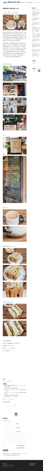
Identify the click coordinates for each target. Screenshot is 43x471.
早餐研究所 (7, 350)
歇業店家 (9, 10)
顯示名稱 (18, 423)
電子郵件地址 (18, 427)
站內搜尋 (22, 2)
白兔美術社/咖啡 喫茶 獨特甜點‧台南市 (36, 24)
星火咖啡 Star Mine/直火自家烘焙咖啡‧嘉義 (35, 55)
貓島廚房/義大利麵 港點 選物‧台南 (36, 50)
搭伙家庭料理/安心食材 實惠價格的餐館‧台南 (11, 395)
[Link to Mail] (38, 2)
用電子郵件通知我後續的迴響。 (21, 445)
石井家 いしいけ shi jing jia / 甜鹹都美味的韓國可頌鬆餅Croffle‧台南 (36, 35)
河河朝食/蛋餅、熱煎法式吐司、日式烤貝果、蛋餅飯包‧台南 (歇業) (36, 29)
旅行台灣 (9, 2)
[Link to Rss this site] (36, 2)
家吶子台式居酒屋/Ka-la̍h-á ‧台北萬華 (10, 396)
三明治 (6, 399)
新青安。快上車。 (36, 10)
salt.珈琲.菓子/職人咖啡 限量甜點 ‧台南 (36, 19)
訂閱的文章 (18, 2)
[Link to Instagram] (39, 2)
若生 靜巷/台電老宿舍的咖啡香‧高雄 (36, 41)
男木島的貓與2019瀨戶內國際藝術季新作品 (11, 388)
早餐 (9, 399)
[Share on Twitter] (14, 405)
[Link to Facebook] (34, 2)
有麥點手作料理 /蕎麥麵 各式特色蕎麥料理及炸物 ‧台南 (36, 46)
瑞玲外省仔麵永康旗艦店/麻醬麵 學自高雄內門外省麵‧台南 (36, 14)
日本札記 (13, 2)
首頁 (6, 2)
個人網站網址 (18, 431)
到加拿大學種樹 (14, 13)
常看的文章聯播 (31, 465)
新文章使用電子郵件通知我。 (21, 447)
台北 (8, 399)
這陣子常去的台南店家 (28, 2)
